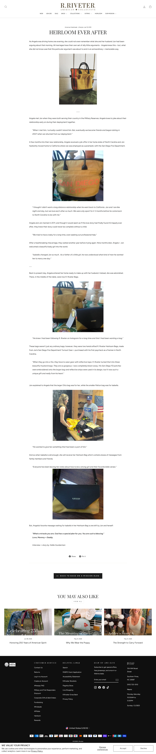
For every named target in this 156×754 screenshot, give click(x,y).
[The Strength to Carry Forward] (128, 622)
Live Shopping (68, 690)
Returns (37, 672)
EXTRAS (87, 13)
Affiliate (37, 711)
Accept (123, 748)
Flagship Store (68, 686)
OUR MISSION (110, 13)
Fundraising (38, 702)
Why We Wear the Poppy (78, 642)
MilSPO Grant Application (72, 672)
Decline (143, 748)
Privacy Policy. (37, 751)
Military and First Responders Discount (44, 691)
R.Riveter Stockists (69, 681)
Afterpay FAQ (39, 686)
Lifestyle (81, 27)
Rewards (37, 720)
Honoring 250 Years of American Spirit (28, 642)
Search (65, 668)
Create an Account (41, 681)
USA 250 (49, 13)
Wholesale (38, 707)
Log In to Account (40, 677)
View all (78, 601)
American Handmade (71, 27)
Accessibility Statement (71, 677)
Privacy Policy (68, 699)
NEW (41, 13)
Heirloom (37, 716)
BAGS (63, 13)
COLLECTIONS (75, 13)
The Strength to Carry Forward (128, 642)
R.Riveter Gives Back (70, 695)
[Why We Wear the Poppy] (78, 622)
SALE (56, 13)
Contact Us (38, 668)
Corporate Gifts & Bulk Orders (45, 698)
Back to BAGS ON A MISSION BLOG (79, 576)
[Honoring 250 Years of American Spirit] (28, 622)
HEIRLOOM (98, 13)
